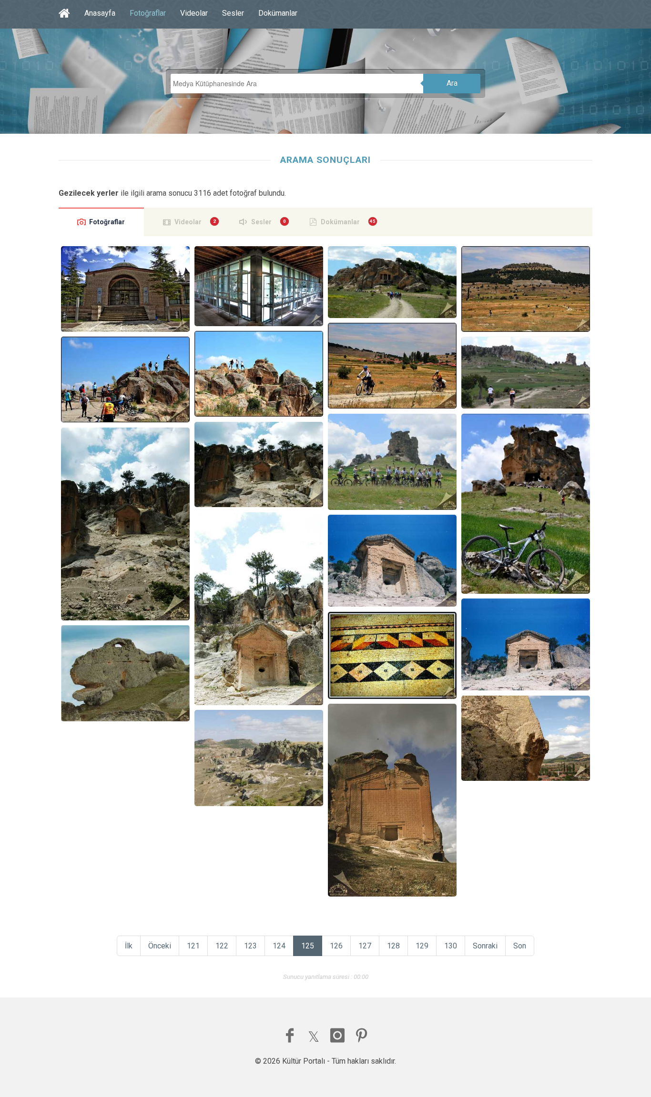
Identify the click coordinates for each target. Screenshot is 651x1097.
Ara (452, 83)
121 (193, 945)
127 (364, 945)
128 (393, 945)
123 (250, 945)
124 (279, 945)
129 (422, 945)
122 (221, 945)
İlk (128, 945)
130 (450, 945)
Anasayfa (99, 13)
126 (336, 945)
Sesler (233, 13)
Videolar (194, 13)
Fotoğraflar (148, 13)
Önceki (159, 945)
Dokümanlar (277, 13)
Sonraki (485, 945)
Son (519, 945)
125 (307, 945)
